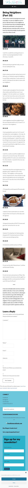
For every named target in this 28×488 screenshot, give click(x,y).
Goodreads (6, 401)
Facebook (5, 397)
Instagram (5, 399)
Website (5, 358)
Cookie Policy (11, 486)
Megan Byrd (14, 2)
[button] (26, 472)
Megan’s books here (11, 428)
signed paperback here (12, 432)
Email (4, 350)
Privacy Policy (16, 486)
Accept (14, 479)
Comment (5, 320)
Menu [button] (15, 6)
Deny (14, 482)
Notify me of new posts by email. (11, 375)
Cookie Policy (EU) (8, 403)
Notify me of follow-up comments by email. (12, 369)
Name (5, 343)
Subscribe (7, 468)
